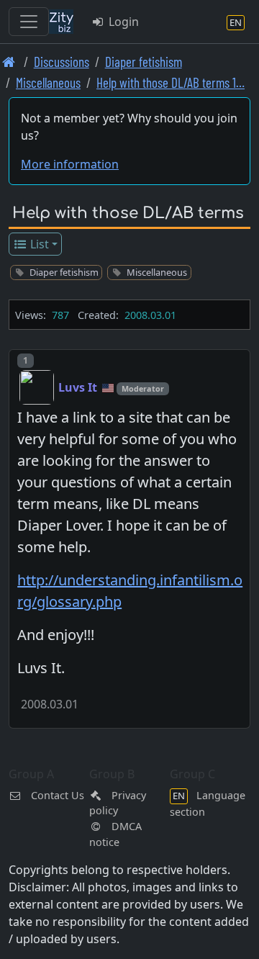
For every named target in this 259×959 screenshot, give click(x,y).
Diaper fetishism (143, 61)
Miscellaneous (48, 82)
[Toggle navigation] (29, 21)
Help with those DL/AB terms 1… (170, 82)
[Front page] (9, 61)
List (38, 244)
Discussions (61, 61)
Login (122, 22)
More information (70, 164)
